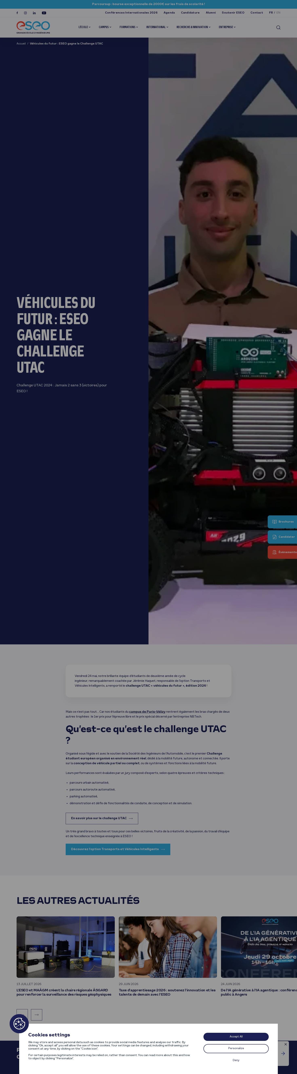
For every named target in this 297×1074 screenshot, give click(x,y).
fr (271, 12)
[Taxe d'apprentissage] (283, 1053)
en (278, 12)
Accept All (236, 1036)
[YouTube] (44, 13)
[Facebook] (17, 13)
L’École (83, 27)
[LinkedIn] (34, 13)
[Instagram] (25, 13)
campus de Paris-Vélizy (147, 712)
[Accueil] (33, 27)
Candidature (190, 12)
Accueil (21, 43)
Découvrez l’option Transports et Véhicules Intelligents (115, 849)
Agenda (169, 12)
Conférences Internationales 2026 (131, 12)
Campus (104, 27)
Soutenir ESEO (233, 12)
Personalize (236, 1048)
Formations (127, 27)
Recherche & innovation (192, 27)
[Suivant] (36, 1014)
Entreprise (226, 27)
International (156, 27)
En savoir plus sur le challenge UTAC (99, 818)
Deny (236, 1060)
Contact (257, 12)
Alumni (211, 12)
